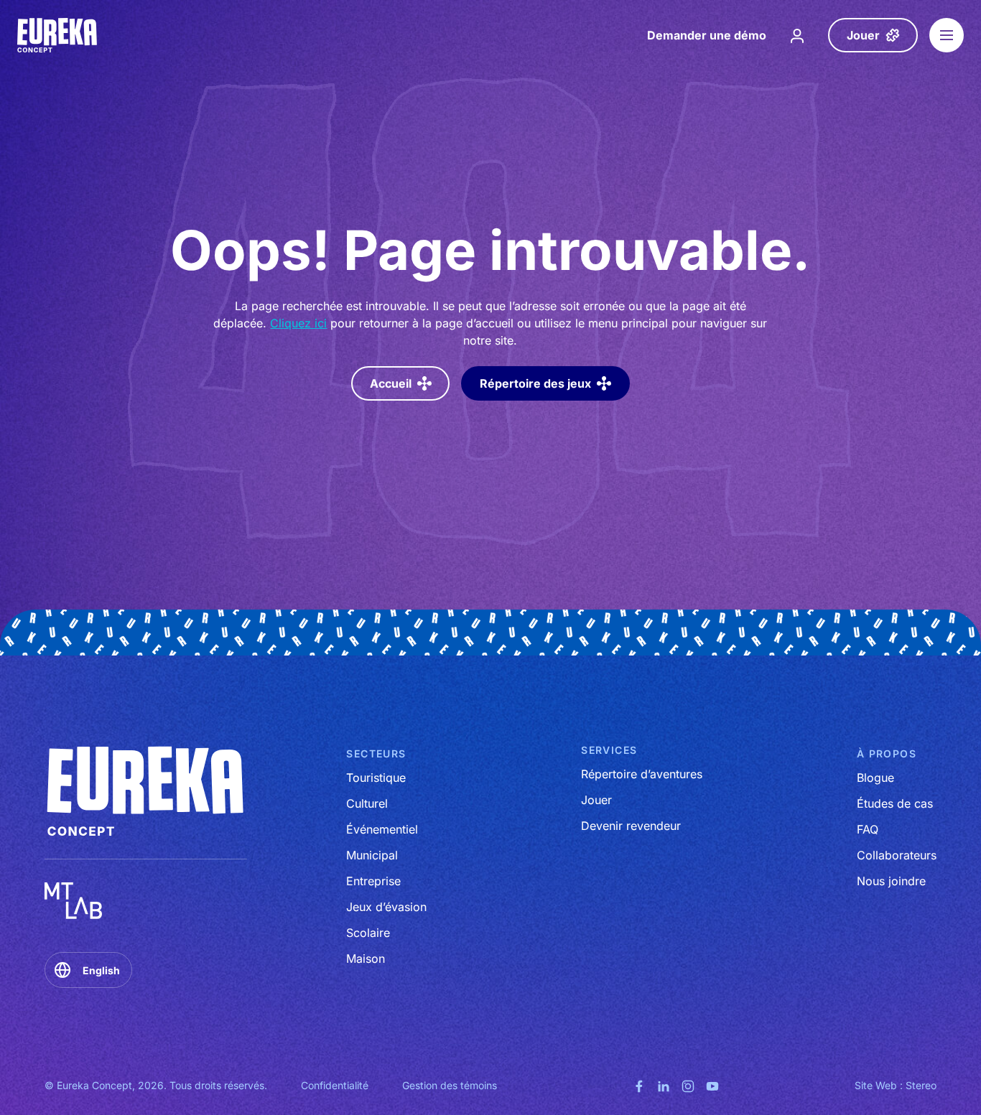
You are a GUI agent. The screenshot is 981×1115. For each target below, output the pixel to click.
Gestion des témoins (449, 1085)
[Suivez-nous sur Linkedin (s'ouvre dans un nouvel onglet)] (663, 1085)
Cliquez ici (298, 323)
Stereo (921, 1085)
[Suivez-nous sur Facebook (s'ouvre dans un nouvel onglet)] (639, 1085)
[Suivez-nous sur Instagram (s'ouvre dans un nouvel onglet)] (688, 1085)
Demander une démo (706, 35)
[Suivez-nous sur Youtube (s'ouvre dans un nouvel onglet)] (712, 1085)
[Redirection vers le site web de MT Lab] (73, 900)
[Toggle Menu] (946, 35)
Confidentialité (334, 1085)
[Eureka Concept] (57, 35)
